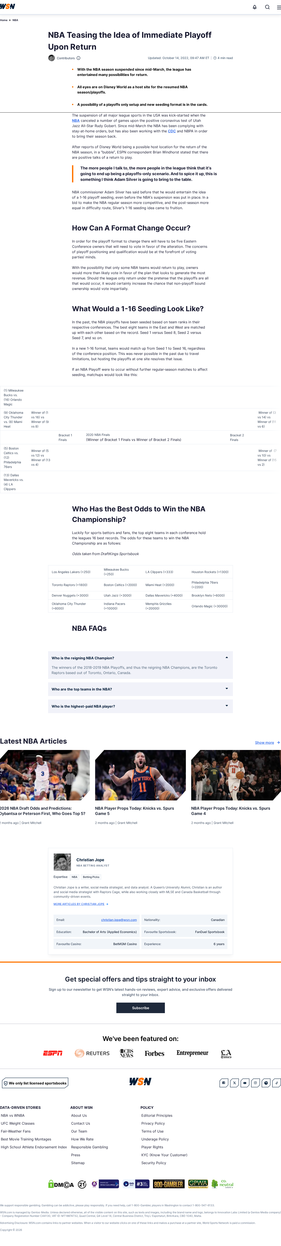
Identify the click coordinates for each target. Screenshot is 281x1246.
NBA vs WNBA (13, 1115)
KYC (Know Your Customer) (164, 1155)
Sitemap (78, 1163)
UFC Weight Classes (17, 1123)
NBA (15, 20)
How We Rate (82, 1139)
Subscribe (140, 1008)
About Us (79, 1115)
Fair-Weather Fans (16, 1131)
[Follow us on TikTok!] (276, 1083)
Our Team (79, 1131)
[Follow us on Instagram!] (255, 1083)
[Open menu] (279, 7)
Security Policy (153, 1163)
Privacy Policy (153, 1123)
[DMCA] (61, 1183)
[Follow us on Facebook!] (224, 1083)
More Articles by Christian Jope (79, 904)
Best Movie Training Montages (26, 1139)
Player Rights (152, 1147)
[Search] (267, 7)
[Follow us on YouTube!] (245, 1083)
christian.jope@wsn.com (119, 920)
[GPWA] (198, 1183)
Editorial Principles (156, 1115)
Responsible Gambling (89, 1147)
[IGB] (104, 1183)
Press (75, 1155)
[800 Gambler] (169, 1183)
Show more (264, 742)
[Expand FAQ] (226, 657)
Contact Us (80, 1123)
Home (3, 20)
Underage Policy (155, 1139)
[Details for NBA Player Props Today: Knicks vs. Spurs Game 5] (140, 775)
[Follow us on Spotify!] (266, 1083)
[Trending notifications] (254, 7)
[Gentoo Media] (136, 1183)
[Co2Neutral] (222, 1183)
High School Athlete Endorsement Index (34, 1147)
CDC (172, 131)
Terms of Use (152, 1131)
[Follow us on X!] (234, 1083)
